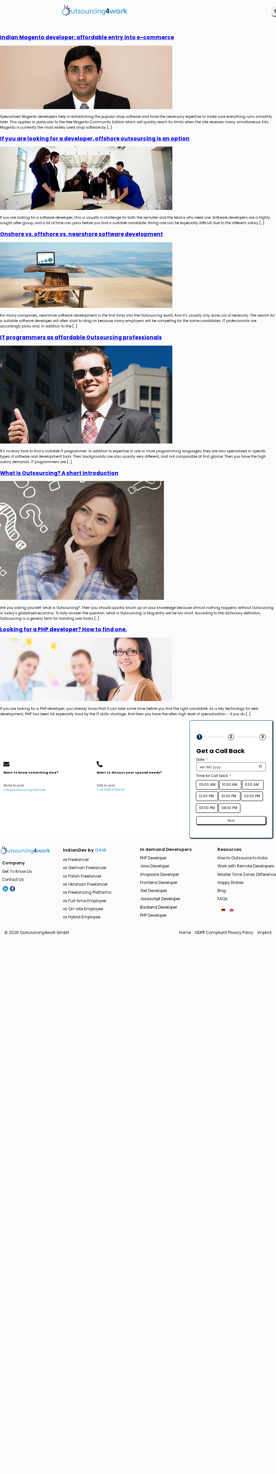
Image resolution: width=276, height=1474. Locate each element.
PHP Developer (153, 858)
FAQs (222, 899)
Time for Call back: (213, 775)
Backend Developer (158, 907)
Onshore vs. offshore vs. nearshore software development (81, 234)
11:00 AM (253, 784)
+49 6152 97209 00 (111, 790)
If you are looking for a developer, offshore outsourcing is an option (94, 138)
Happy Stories (230, 882)
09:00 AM (207, 784)
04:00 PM (229, 807)
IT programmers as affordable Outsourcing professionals (81, 337)
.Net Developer (153, 890)
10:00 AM (230, 784)
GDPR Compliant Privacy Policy (224, 932)
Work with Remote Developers (245, 866)
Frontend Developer (158, 882)
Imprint (264, 932)
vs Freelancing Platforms (87, 892)
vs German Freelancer (84, 867)
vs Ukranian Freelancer (85, 884)
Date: (202, 759)
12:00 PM (207, 796)
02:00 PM (252, 796)
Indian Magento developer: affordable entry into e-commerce (87, 37)
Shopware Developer (159, 874)
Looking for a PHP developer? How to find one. (63, 629)
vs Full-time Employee (84, 901)
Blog (221, 890)
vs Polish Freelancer (82, 876)
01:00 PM (229, 796)
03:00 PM (207, 807)
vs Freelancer (76, 859)
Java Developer (154, 866)
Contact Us (13, 879)
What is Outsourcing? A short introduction (59, 473)
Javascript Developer (160, 899)
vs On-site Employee (83, 909)
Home (185, 932)
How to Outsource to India (242, 858)
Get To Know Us (17, 871)
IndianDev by (84, 850)
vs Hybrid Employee (81, 917)
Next (231, 820)
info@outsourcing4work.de (24, 790)
